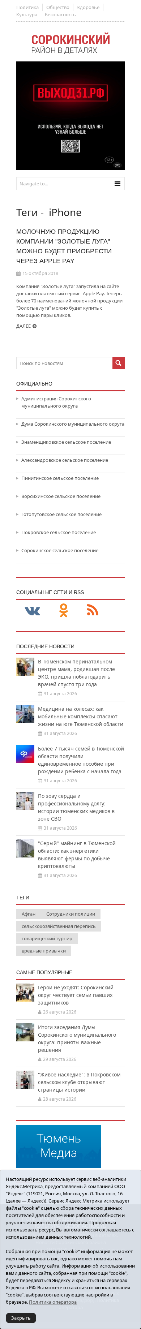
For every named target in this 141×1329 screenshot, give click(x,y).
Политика (27, 7)
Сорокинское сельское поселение (59, 550)
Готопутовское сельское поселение (61, 514)
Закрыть (21, 1318)
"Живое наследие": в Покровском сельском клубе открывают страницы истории (79, 1082)
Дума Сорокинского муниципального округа (72, 424)
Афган (28, 914)
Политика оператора (53, 1302)
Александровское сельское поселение (64, 460)
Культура (26, 14)
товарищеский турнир (47, 938)
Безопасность (60, 14)
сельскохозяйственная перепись (59, 926)
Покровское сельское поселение (58, 532)
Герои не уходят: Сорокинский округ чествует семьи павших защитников (76, 995)
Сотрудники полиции (70, 914)
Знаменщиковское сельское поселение (66, 442)
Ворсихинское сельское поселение (61, 496)
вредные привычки (44, 950)
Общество (57, 7)
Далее (23, 326)
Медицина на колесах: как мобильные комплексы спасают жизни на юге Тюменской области (80, 716)
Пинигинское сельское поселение (60, 478)
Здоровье (88, 7)
